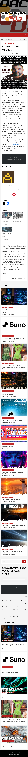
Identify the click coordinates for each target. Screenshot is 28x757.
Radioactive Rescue (16, 261)
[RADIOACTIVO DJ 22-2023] (7, 215)
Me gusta (9, 256)
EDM (18, 251)
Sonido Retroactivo (6, 267)
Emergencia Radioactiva (13, 253)
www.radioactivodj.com (16, 144)
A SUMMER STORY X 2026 (8, 446)
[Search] (25, 34)
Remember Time (16, 266)
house (3, 254)
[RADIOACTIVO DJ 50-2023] (18, 215)
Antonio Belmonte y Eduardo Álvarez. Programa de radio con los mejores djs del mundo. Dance (14, 246)
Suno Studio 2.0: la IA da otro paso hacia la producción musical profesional (13, 339)
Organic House (12, 259)
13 (2, 610)
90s (7, 245)
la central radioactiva (10, 254)
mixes (7, 258)
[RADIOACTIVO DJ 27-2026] (7, 229)
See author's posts (14, 190)
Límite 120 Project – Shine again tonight (12, 420)
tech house (14, 267)
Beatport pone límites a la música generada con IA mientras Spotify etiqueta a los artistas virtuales (14, 311)
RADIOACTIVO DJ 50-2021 (19, 277)
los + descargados (20, 254)
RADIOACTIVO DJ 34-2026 (8, 696)
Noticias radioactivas (17, 258)
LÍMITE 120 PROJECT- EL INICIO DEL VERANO (12, 499)
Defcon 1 (14, 251)
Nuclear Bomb (5, 259)
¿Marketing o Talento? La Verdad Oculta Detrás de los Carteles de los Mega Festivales (13, 366)
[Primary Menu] (2, 35)
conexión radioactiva (7, 251)
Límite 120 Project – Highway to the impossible (14, 525)
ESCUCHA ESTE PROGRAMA (7, 692)
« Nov (2, 618)
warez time (17, 269)
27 (2, 616)
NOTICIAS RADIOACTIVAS (7, 43)
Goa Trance (21, 253)
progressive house (6, 261)
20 (2, 613)
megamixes (14, 256)
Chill (15, 248)
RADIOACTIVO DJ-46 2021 (9, 274)
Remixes (22, 266)
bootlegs (11, 248)
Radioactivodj (15, 53)
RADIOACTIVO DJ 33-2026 (8, 745)
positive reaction (20, 259)
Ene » (5, 618)
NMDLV (10, 258)
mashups (4, 256)
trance (12, 269)
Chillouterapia (19, 248)
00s (5, 245)
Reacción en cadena (6, 266)
